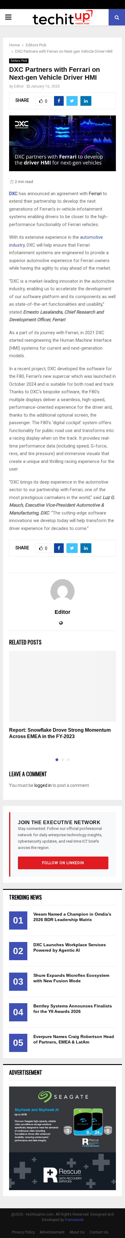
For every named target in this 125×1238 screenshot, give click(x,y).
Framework (74, 1220)
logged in (43, 785)
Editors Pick (19, 60)
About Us (77, 1232)
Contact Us (99, 1232)
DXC (13, 193)
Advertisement (52, 1232)
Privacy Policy (23, 1232)
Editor (19, 86)
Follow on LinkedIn (63, 863)
